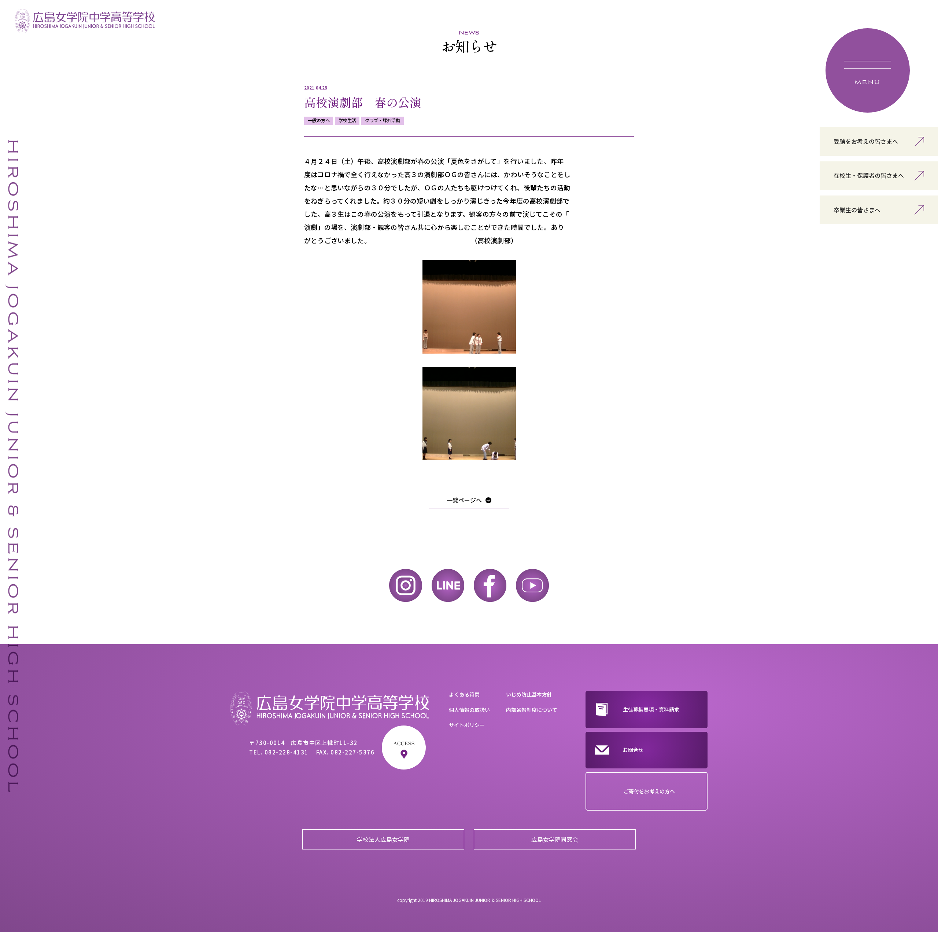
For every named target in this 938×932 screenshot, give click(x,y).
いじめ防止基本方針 (529, 694)
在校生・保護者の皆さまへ (869, 175)
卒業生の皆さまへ (857, 209)
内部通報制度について (531, 709)
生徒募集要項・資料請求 (651, 709)
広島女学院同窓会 (554, 839)
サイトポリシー (467, 724)
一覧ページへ (464, 500)
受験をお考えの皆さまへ (866, 141)
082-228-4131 (287, 752)
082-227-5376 (352, 752)
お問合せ (633, 749)
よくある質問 (464, 694)
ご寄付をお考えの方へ (649, 791)
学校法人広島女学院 (383, 839)
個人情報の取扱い (469, 709)
